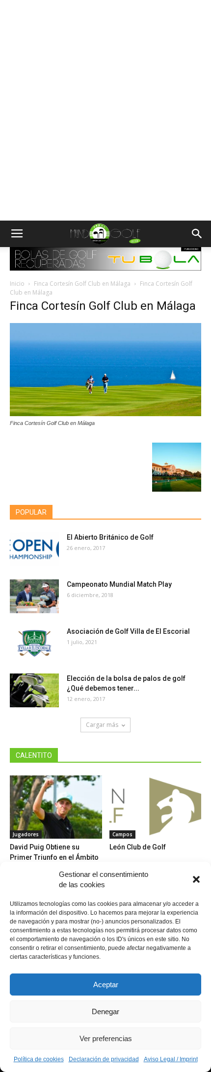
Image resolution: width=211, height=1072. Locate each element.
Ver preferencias (105, 1038)
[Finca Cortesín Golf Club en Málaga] (105, 414)
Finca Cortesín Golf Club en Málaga (82, 283)
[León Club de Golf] (155, 807)
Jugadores (26, 834)
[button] (196, 879)
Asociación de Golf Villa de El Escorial (128, 631)
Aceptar (105, 984)
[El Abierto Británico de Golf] (34, 549)
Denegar (105, 1011)
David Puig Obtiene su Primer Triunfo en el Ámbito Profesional (54, 857)
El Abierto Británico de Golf (110, 537)
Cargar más (102, 725)
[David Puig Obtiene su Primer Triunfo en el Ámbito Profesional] (56, 807)
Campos (122, 834)
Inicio (17, 283)
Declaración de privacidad (104, 1059)
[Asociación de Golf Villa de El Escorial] (34, 643)
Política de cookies (39, 1059)
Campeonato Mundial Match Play (119, 584)
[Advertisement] (105, 110)
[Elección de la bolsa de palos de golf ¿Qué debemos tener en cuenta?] (34, 690)
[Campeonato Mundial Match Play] (34, 596)
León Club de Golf (137, 847)
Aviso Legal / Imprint (171, 1059)
